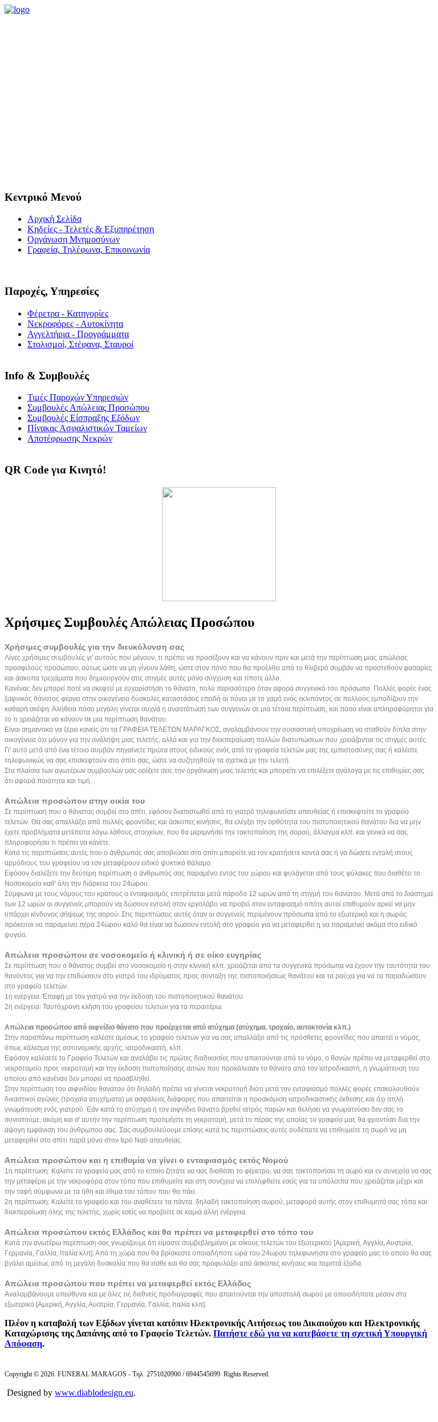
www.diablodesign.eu (94, 1392)
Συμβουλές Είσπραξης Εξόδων (83, 418)
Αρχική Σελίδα (54, 219)
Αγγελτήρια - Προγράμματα (78, 334)
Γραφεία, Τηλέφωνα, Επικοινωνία (88, 249)
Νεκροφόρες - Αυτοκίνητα (75, 324)
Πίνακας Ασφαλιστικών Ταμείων (87, 428)
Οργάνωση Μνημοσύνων (73, 239)
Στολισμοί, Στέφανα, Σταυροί (80, 344)
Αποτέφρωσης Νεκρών (69, 438)
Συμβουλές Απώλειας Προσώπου (88, 407)
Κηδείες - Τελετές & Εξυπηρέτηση (90, 229)
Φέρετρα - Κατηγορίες (67, 313)
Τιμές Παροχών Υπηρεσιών (77, 397)
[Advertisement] (219, 100)
